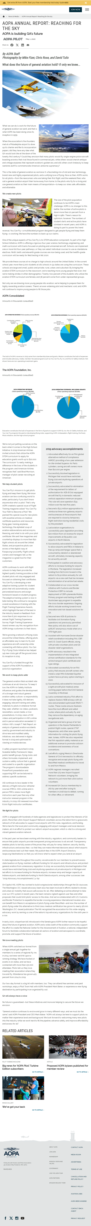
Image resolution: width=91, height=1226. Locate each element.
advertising (76, 1162)
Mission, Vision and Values (56, 1162)
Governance (53, 1168)
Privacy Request (78, 1218)
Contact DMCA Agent (77, 1210)
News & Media (13, 16)
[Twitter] (12, 1218)
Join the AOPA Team (56, 1173)
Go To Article (37, 1072)
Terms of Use (76, 1169)
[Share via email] (27, 45)
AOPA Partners (54, 1178)
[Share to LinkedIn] (22, 45)
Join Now (75, 10)
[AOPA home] (8, 10)
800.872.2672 (8, 1169)
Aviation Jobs (76, 1194)
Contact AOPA (77, 1147)
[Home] (5, 16)
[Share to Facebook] (11, 45)
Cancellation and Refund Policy (78, 1178)
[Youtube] (22, 1218)
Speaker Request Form (57, 1183)
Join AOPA (52, 1152)
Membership (53, 1157)
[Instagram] (17, 1218)
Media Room (76, 1155)
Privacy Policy (77, 1186)
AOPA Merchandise (79, 1201)
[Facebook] (6, 1218)
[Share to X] (17, 45)
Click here (64, 3)
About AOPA (53, 1147)
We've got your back (13, 1106)
